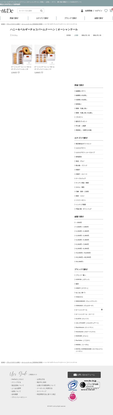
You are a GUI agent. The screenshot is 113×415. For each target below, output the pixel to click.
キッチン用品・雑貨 (82, 183)
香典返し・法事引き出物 (83, 130)
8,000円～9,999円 (82, 248)
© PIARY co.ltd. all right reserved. (56, 406)
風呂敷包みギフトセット (83, 143)
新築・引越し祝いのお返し (84, 113)
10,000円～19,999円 (83, 253)
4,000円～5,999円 (82, 240)
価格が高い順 (97, 35)
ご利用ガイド (23, 374)
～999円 (79, 222)
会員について (16, 391)
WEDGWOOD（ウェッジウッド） (87, 301)
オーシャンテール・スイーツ (85, 314)
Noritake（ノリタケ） (83, 340)
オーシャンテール (81, 310)
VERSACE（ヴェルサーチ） (85, 305)
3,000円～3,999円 (82, 235)
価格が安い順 (86, 35)
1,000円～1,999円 (82, 227)
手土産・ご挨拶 (81, 126)
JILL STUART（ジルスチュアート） (88, 323)
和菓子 (78, 170)
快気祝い (79, 104)
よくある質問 (16, 388)
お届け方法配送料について (46, 385)
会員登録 (88, 10)
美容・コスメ (80, 196)
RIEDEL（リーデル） (82, 344)
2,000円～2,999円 (82, 231)
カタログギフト (81, 148)
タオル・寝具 (80, 187)
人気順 (76, 35)
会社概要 (15, 394)
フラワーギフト (81, 200)
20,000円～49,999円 (83, 257)
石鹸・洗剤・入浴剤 (82, 191)
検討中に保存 (41, 382)
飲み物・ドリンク (81, 165)
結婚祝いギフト (81, 91)
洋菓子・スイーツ (81, 174)
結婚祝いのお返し (81, 95)
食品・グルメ (80, 161)
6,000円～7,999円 (82, 244)
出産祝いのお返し (81, 99)
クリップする (16, 382)
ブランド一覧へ (81, 275)
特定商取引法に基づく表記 (46, 394)
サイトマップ (41, 391)
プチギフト (79, 117)
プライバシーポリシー (19, 397)
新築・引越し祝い (81, 108)
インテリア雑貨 (81, 204)
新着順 (69, 35)
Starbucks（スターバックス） (86, 331)
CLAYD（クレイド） (82, 318)
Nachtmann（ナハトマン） (85, 327)
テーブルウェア (81, 178)
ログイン (98, 10)
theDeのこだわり (18, 379)
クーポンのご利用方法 (44, 388)
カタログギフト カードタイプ (85, 152)
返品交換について (18, 385)
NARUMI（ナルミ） (82, 336)
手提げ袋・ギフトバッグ (83, 209)
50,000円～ (80, 261)
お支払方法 (41, 379)
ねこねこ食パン (81, 292)
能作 (77, 284)
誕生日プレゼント (81, 121)
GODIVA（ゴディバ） (83, 279)
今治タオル (79, 297)
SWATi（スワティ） (82, 288)
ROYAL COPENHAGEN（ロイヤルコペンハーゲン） (89, 350)
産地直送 (79, 157)
